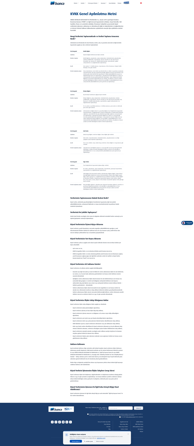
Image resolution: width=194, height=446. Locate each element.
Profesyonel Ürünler (92, 3)
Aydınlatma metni (101, 438)
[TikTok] (59, 422)
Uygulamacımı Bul (124, 421)
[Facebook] (56, 422)
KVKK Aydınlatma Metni (138, 426)
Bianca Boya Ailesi (124, 424)
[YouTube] (63, 422)
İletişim (119, 3)
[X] (70, 422)
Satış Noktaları (112, 3)
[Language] (142, 3)
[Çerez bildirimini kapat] (128, 434)
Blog (109, 429)
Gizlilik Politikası (139, 421)
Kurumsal (103, 3)
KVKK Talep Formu (139, 424)
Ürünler (75, 3)
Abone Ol (138, 408)
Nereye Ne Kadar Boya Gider (104, 421)
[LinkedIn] (66, 422)
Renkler (82, 3)
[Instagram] (52, 422)
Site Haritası (140, 429)
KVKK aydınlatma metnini (130, 416)
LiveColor (108, 426)
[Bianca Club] (126, 3)
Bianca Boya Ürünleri (123, 426)
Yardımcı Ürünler (124, 429)
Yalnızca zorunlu (100, 441)
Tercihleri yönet (89, 441)
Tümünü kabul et (76, 441)
